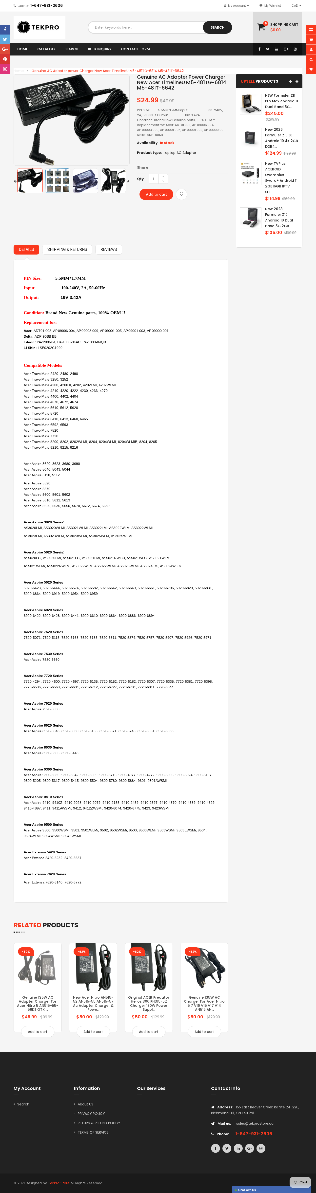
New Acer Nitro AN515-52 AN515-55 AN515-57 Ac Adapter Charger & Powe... (93, 1003)
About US (85, 1104)
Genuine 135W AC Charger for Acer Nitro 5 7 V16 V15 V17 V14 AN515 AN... (204, 1003)
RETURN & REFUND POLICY (99, 1122)
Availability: (147, 142)
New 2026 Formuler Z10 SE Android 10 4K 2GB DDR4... (281, 138)
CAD (297, 5)
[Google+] (5, 49)
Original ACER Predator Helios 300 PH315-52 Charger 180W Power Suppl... (148, 1003)
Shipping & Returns (67, 249)
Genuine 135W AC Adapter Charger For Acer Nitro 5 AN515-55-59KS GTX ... (37, 1003)
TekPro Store (59, 1183)
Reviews (108, 249)
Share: (143, 167)
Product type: (149, 152)
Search (23, 1104)
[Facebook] (5, 30)
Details (26, 249)
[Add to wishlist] (181, 194)
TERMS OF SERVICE (93, 1132)
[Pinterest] (5, 59)
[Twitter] (5, 39)
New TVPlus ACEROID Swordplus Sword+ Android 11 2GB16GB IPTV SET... (281, 177)
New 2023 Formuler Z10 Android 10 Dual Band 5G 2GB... (279, 217)
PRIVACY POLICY (91, 1113)
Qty (140, 178)
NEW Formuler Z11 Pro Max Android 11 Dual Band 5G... (281, 101)
